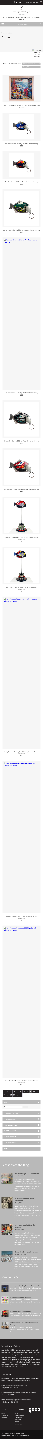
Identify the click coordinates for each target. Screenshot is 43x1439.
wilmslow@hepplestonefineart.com (18, 1400)
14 (4, 1095)
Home (4, 33)
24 (11, 1095)
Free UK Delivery (35, 17)
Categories (5, 1415)
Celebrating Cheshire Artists (26, 1174)
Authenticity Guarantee (23, 17)
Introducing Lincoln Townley (21, 1311)
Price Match (21, 19)
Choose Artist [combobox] (23, 24)
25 (14, 1095)
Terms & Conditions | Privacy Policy (13, 1433)
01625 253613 (14, 1402)
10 (27, 1092)
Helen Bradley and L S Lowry (26, 1252)
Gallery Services (19, 1415)
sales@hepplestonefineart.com (17, 1385)
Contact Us (18, 1424)
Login (27, 2)
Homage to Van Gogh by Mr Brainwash (24, 1286)
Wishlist (32, 2)
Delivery (17, 1422)
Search (26, 1107)
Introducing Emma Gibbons (20, 1298)
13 (37, 1092)
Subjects (4, 1417)
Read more (20, 1367)
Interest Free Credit (8, 17)
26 (17, 1095)
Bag (37, 2)
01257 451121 (14, 1388)
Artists (3, 1413)
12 (34, 1092)
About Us (17, 1413)
